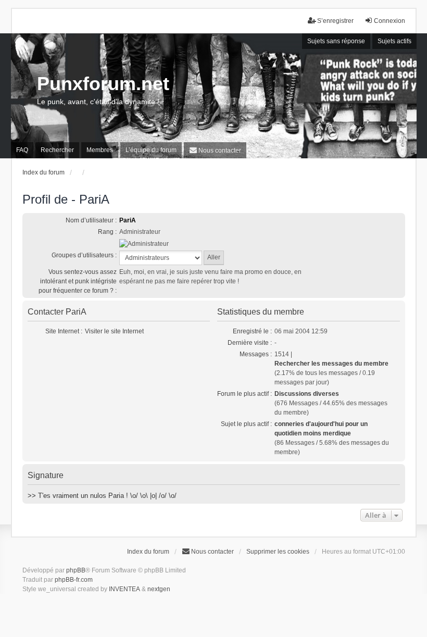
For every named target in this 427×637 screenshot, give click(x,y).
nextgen (158, 589)
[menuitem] (215, 150)
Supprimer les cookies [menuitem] (277, 551)
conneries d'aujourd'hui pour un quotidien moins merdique (321, 428)
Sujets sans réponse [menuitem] (336, 41)
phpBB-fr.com (74, 579)
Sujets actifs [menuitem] (394, 41)
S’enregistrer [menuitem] (335, 20)
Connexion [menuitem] (389, 20)
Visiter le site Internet (114, 331)
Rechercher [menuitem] (57, 150)
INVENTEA (124, 589)
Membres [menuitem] (99, 150)
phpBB (75, 570)
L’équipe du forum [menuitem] (151, 150)
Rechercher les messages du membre (331, 363)
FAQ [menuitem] (22, 150)
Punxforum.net (103, 83)
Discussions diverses (306, 393)
